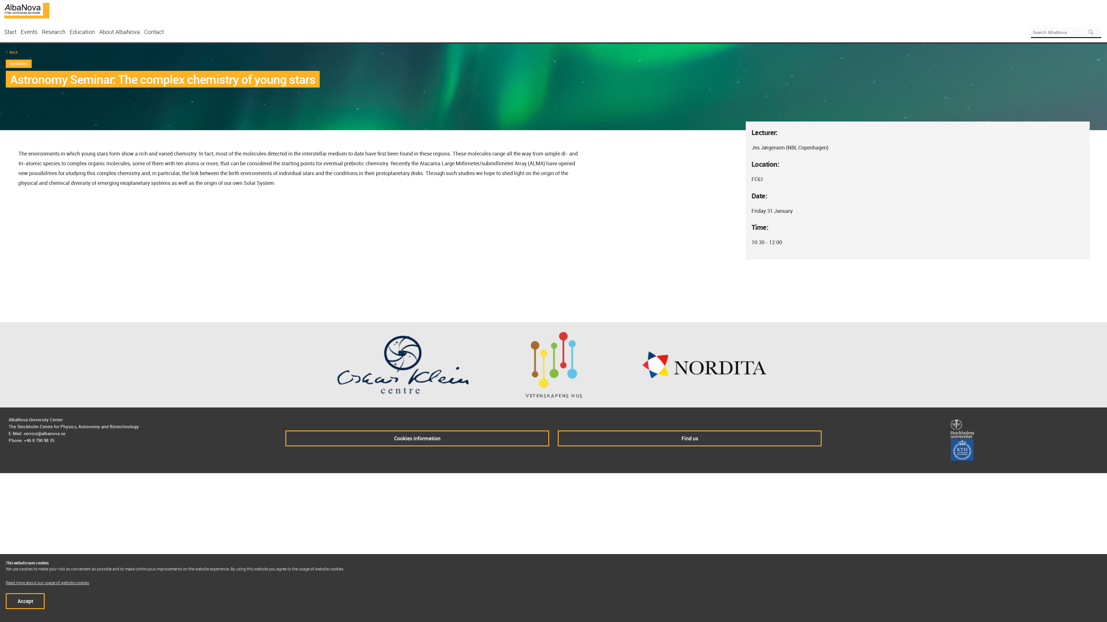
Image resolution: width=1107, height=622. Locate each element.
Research (53, 32)
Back (14, 52)
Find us (689, 438)
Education (82, 32)
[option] (553, 87)
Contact (154, 32)
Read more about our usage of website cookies (47, 582)
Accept (25, 601)
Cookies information (417, 438)
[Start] (26, 10)
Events (29, 32)
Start (10, 32)
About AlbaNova (119, 32)
